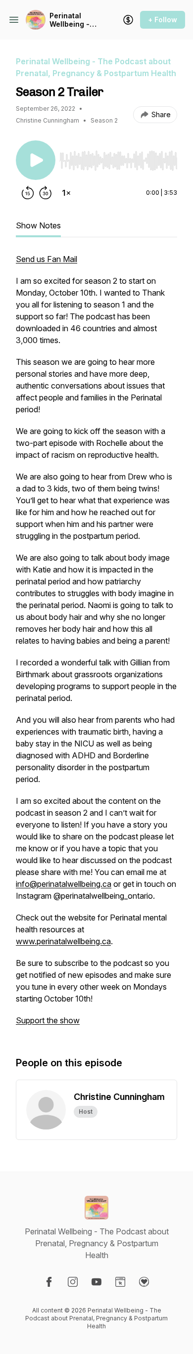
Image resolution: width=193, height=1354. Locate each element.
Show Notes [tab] (38, 225)
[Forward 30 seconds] (45, 193)
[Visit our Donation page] (144, 1282)
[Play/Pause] (35, 160)
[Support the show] (128, 20)
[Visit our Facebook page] (49, 1282)
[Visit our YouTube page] (96, 1282)
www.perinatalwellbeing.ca (63, 941)
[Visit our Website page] (120, 1282)
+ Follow (162, 19)
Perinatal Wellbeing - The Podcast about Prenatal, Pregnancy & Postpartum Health (72, 20)
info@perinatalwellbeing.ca (63, 884)
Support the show (48, 1020)
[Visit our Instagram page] (73, 1282)
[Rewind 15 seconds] (28, 193)
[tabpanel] (96, 644)
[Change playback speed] (66, 193)
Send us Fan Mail (46, 259)
